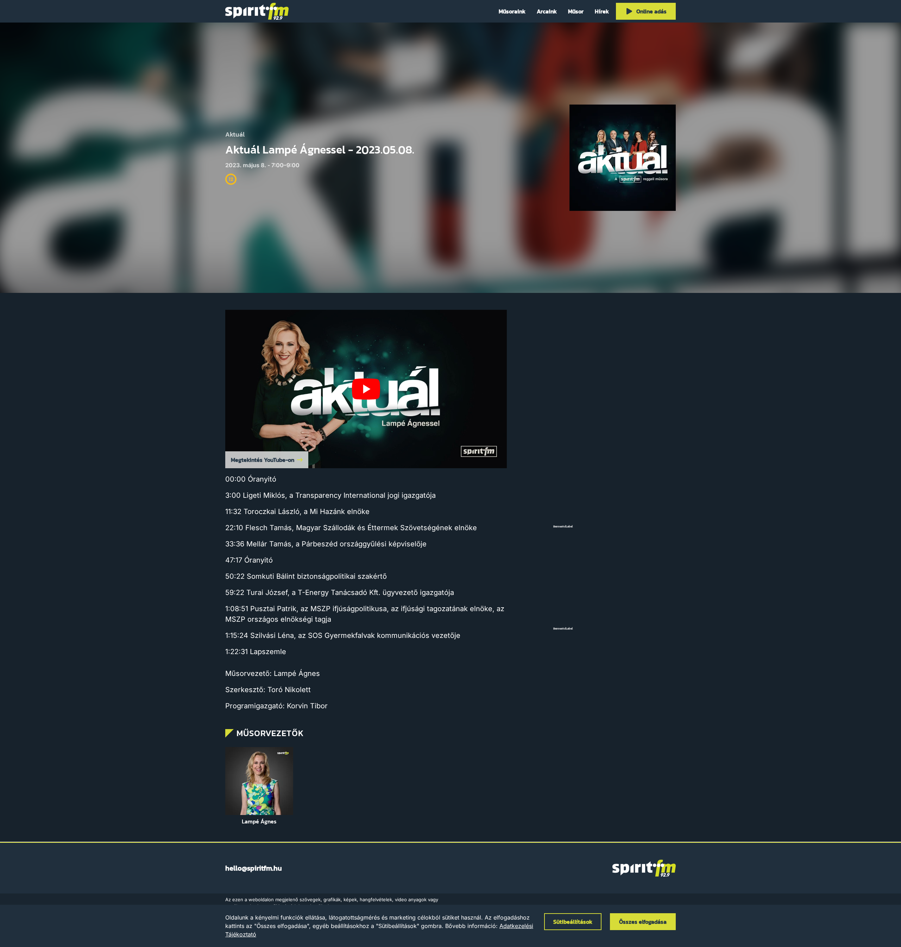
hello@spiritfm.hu (253, 868)
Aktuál (235, 135)
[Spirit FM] (257, 11)
